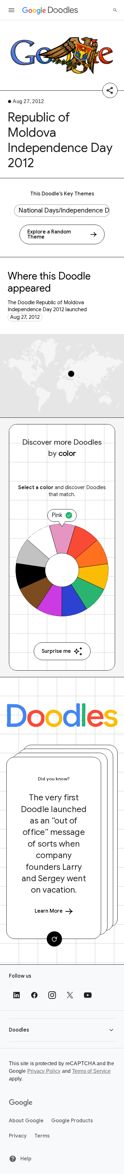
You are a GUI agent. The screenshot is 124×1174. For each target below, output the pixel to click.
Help (25, 1159)
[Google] (21, 1103)
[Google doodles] (50, 10)
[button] (62, 1029)
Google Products (72, 1121)
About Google (26, 1121)
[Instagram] (52, 995)
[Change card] (54, 939)
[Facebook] (34, 995)
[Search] (115, 10)
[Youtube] (87, 995)
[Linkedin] (16, 995)
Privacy (18, 1136)
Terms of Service (91, 1071)
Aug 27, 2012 (25, 317)
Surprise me (56, 651)
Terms (42, 1136)
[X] (70, 995)
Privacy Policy (44, 1071)
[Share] (110, 90)
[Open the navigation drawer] (11, 10)
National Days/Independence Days (64, 210)
